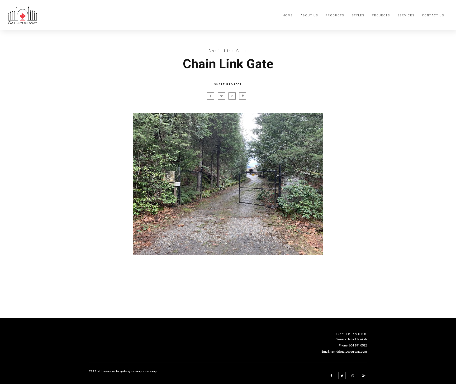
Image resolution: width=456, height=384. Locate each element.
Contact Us (433, 15)
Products (335, 15)
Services (406, 15)
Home (288, 15)
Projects (381, 15)
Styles (358, 15)
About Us (309, 15)
